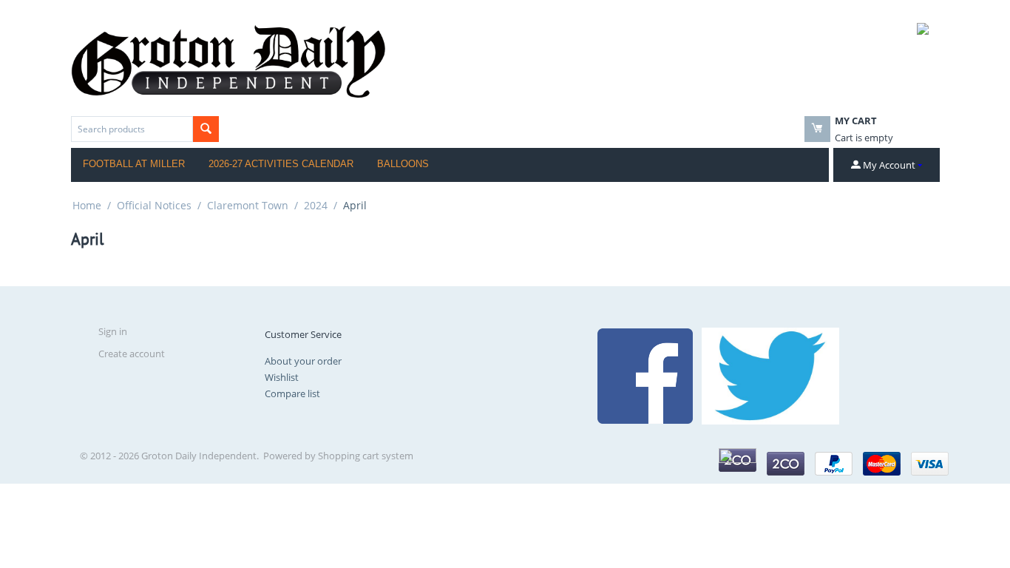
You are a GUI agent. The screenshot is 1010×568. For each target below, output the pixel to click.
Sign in (112, 331)
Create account (131, 353)
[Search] (206, 129)
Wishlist (282, 377)
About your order (303, 361)
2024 (316, 205)
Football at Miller (134, 163)
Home (86, 205)
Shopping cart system (365, 455)
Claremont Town (247, 205)
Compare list (292, 393)
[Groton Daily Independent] (228, 60)
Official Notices (154, 205)
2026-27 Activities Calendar (281, 163)
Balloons (403, 163)
